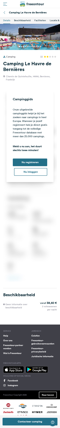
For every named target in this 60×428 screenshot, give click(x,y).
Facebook (13, 380)
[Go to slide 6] (29, 46)
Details (6, 20)
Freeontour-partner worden (13, 347)
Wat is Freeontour (12, 353)
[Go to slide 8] (33, 46)
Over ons (7, 340)
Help (5, 335)
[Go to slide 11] (38, 46)
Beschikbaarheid (22, 20)
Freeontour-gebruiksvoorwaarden (42, 342)
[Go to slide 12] (40, 46)
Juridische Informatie (42, 356)
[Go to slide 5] (27, 46)
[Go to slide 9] (35, 46)
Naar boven (48, 394)
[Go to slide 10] (36, 46)
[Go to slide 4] (25, 46)
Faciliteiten (40, 20)
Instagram (13, 385)
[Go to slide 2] (21, 46)
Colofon (35, 335)
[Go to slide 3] (23, 46)
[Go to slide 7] (31, 46)
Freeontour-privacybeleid (38, 350)
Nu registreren (30, 162)
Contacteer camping (30, 421)
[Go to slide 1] (19, 46)
